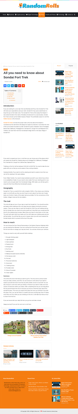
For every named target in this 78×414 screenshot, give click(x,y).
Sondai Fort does (8, 122)
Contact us (70, 14)
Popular (71, 65)
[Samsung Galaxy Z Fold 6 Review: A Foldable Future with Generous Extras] (60, 100)
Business (11, 14)
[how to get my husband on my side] (42, 354)
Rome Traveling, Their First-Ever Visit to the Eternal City (9, 360)
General (42, 14)
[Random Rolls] (39, 5)
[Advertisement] (39, 28)
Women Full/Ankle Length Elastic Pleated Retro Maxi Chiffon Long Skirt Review (69, 91)
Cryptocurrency (20, 14)
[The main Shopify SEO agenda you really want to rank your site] (70, 129)
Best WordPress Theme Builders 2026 (69, 82)
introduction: (11, 93)
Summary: (13, 100)
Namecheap (54, 411)
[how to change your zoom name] (26, 354)
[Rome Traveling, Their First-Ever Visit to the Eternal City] (10, 354)
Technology (61, 14)
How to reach (11, 98)
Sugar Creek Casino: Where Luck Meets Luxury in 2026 (66, 384)
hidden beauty (7, 118)
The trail (10, 96)
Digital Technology (32, 14)
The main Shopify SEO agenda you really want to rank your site (69, 137)
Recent (59, 65)
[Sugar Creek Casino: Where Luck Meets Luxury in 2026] (60, 73)
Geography (11, 94)
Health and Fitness (50, 14)
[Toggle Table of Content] (18, 91)
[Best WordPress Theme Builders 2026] (60, 82)
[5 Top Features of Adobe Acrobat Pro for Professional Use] (60, 147)
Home (4, 14)
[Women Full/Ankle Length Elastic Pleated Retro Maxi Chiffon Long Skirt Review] (60, 90)
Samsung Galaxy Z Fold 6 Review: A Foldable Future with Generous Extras (69, 101)
